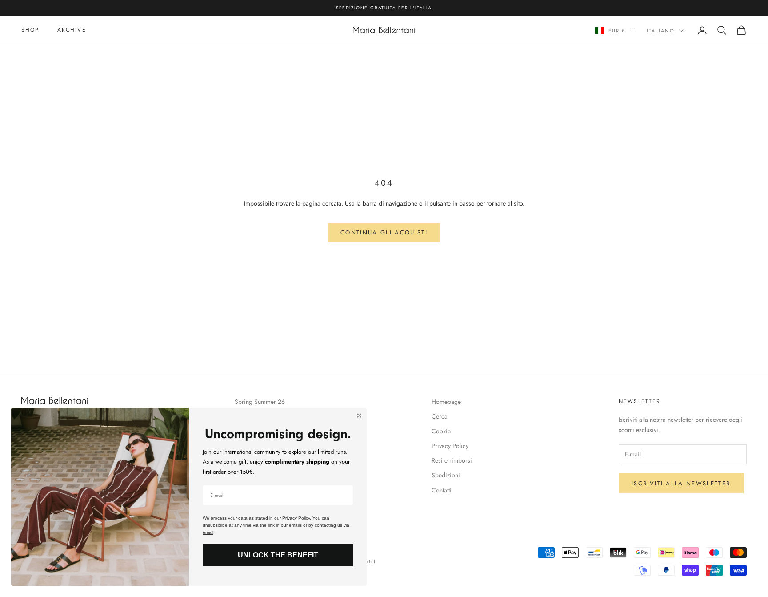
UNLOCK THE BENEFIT (278, 555)
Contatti (442, 490)
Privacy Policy (450, 445)
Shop (30, 30)
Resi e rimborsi (452, 460)
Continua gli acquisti (384, 232)
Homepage (446, 401)
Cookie (441, 431)
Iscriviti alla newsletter (681, 483)
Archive (71, 30)
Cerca (440, 416)
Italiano (661, 30)
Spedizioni (446, 475)
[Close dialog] (359, 415)
